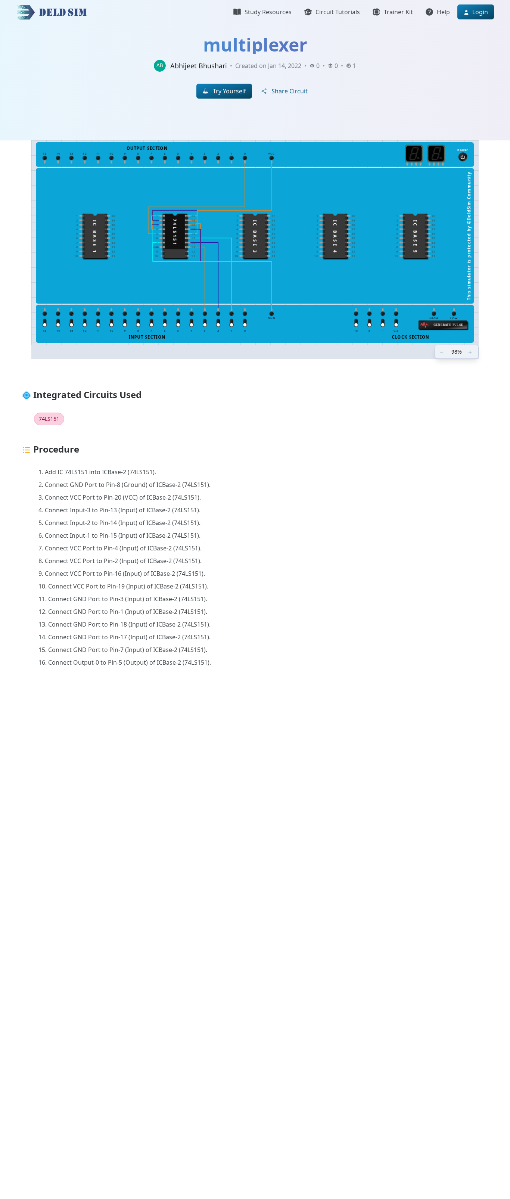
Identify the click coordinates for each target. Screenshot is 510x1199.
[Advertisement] (240, 797)
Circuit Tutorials (337, 12)
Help (443, 12)
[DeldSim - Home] (53, 12)
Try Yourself (229, 91)
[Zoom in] (471, 352)
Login (479, 12)
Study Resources (268, 12)
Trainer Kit (398, 12)
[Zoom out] (442, 352)
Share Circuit (289, 91)
